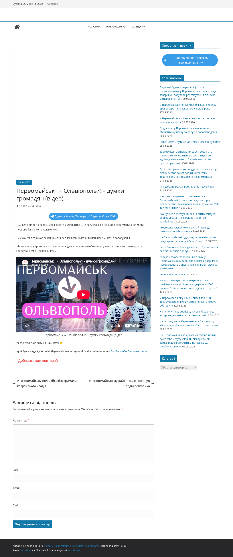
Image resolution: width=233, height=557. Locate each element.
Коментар (21, 420)
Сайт (16, 505)
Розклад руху (116, 26)
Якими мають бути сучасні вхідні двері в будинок (190, 142)
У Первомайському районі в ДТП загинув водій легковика (119, 383)
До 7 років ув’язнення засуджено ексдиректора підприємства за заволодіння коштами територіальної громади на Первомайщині (189, 172)
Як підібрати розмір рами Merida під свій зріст (188, 186)
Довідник (138, 26)
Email (16, 488)
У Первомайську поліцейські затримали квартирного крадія (47, 383)
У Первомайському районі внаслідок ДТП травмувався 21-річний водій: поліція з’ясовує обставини (188, 301)
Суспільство (24, 182)
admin (38, 206)
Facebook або (119, 351)
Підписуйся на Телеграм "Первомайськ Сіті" (85, 216)
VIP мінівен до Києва (172, 274)
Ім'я (15, 470)
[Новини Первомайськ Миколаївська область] (17, 26)
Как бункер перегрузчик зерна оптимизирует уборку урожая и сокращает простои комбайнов (187, 217)
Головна (94, 26)
